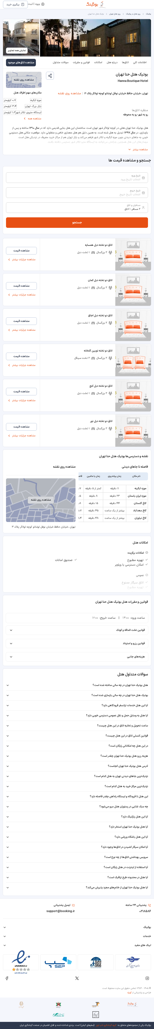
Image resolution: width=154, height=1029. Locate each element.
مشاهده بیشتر (140, 150)
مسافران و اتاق (133, 205)
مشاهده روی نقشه (69, 93)
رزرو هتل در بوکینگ (133, 14)
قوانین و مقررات (81, 62)
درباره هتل (112, 62)
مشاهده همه (34, 119)
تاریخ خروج (135, 190)
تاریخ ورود (135, 175)
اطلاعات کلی (139, 62)
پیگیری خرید (13, 5)
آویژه (129, 992)
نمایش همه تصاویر (17, 50)
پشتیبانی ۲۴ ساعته (135, 905)
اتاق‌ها (125, 62)
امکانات (98, 62)
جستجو (77, 222)
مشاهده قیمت (21, 251)
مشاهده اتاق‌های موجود (21, 63)
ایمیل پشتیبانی (62, 905)
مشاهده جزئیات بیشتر (23, 260)
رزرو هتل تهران (114, 14)
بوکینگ (148, 14)
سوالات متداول (60, 62)
